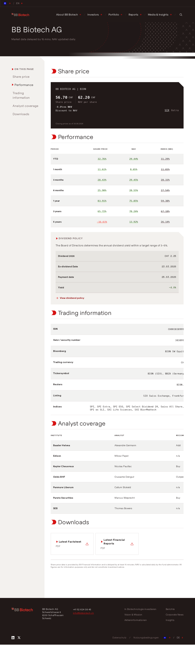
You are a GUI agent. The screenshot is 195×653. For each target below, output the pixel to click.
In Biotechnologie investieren (140, 609)
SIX (167, 110)
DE (178, 637)
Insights (170, 620)
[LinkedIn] (12, 637)
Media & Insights (158, 14)
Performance (23, 85)
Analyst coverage (25, 106)
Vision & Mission (133, 614)
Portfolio (113, 14)
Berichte (170, 609)
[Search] (181, 14)
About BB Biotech (67, 14)
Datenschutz (119, 637)
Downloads (21, 114)
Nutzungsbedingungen (146, 637)
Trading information (21, 95)
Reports (133, 14)
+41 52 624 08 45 (82, 609)
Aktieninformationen (135, 620)
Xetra (175, 110)
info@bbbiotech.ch (83, 613)
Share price (21, 76)
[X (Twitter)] (19, 637)
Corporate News (175, 614)
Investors (93, 14)
